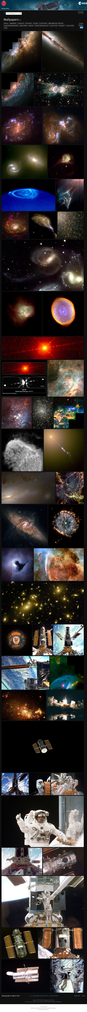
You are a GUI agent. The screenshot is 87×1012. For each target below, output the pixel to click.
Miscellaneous (24, 25)
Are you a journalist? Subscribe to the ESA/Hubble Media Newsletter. (43, 1001)
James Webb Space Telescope (56, 23)
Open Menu (6, 8)
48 (34, 996)
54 (51, 996)
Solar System (53, 25)
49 (37, 996)
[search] (20, 13)
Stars (5, 28)
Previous (77, 996)
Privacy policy (43, 1006)
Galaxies (35, 23)
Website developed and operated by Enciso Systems (43, 1008)
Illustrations (43, 23)
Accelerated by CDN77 (43, 1009)
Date (81, 27)
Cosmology (21, 23)
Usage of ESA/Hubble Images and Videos (44, 1000)
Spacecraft (62, 25)
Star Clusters (70, 25)
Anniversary (13, 23)
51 (43, 996)
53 (48, 996)
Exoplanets (29, 23)
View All (6, 23)
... (31, 996)
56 (57, 996)
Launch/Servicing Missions (11, 25)
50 (40, 996)
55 (54, 996)
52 (45, 996)
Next (83, 996)
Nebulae (31, 25)
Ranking (81, 25)
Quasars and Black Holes (42, 25)
